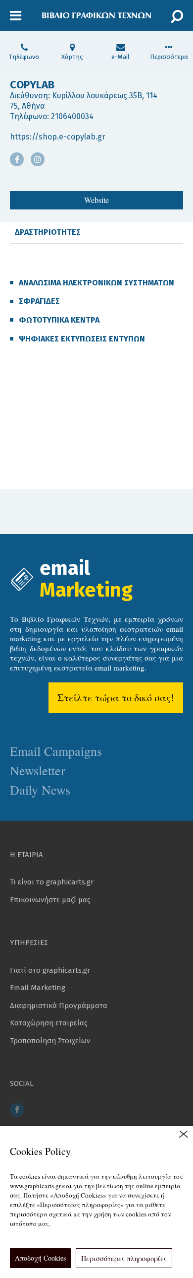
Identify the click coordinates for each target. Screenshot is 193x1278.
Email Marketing (37, 987)
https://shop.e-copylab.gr (57, 136)
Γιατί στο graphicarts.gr (50, 970)
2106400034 (72, 116)
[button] (15, 15)
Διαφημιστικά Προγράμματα (58, 1005)
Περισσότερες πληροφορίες (124, 1258)
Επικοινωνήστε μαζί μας (50, 899)
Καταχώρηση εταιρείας (49, 1022)
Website (96, 200)
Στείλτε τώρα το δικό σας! (115, 697)
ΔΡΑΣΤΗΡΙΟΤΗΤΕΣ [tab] (48, 232)
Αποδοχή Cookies (40, 1258)
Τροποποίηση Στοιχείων (50, 1040)
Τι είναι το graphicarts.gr (52, 881)
